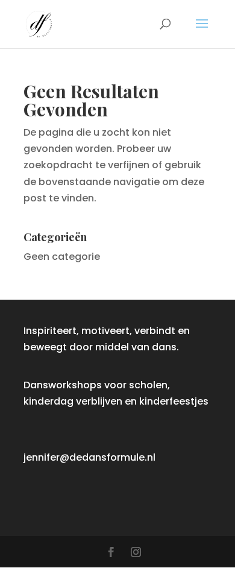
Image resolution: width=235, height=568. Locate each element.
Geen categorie (62, 256)
